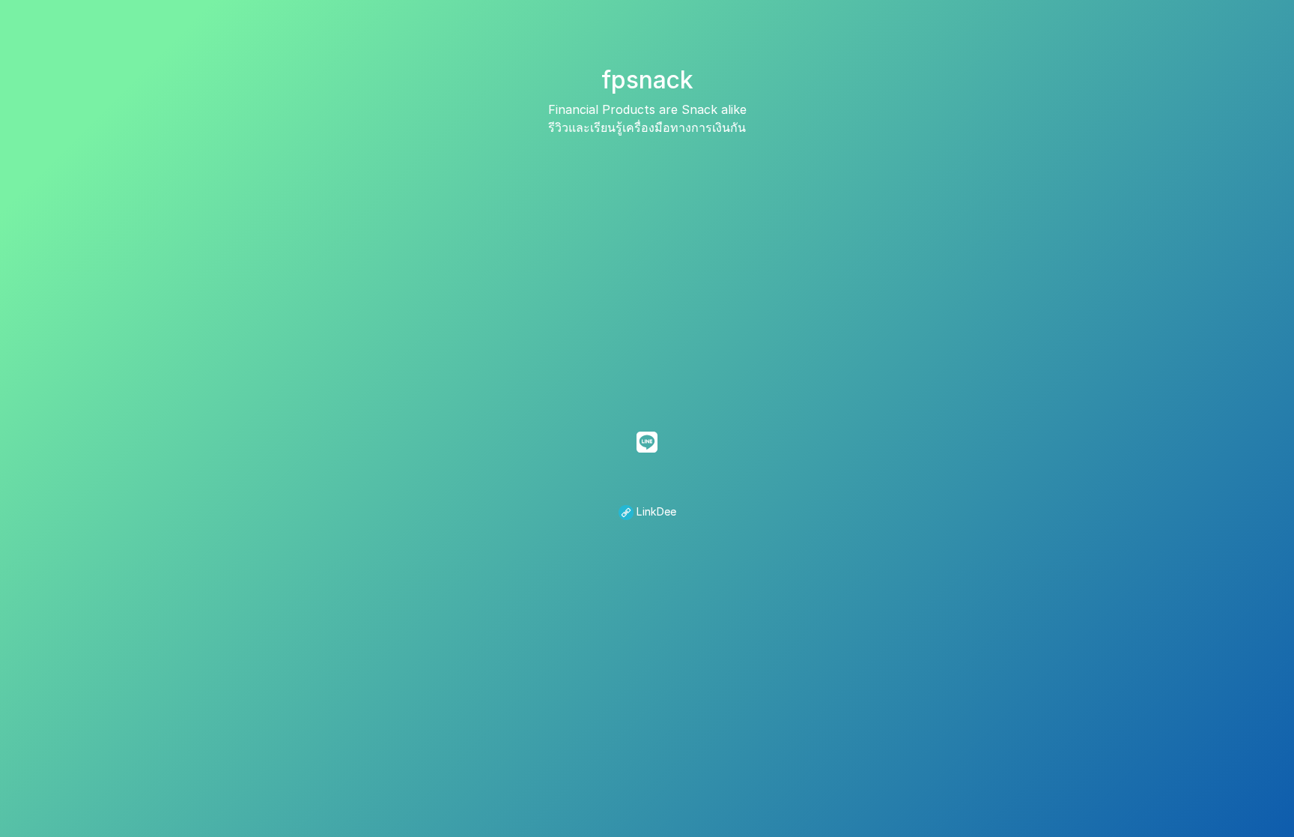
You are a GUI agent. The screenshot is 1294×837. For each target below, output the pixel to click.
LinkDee (655, 511)
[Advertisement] (647, 271)
